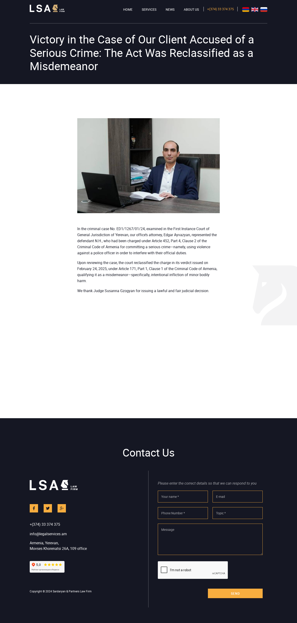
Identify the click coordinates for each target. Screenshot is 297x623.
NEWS (170, 9)
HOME (127, 9)
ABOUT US (191, 9)
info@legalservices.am (48, 533)
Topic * (221, 513)
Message (167, 529)
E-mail (220, 496)
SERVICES (149, 9)
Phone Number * (173, 513)
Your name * (170, 496)
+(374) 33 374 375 (220, 9)
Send (235, 593)
